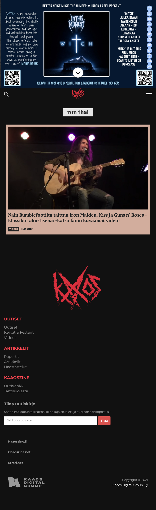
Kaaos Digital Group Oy (130, 485)
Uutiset (10, 327)
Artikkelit (12, 362)
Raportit (11, 357)
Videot (10, 338)
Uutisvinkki (14, 386)
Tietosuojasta (16, 391)
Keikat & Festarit (19, 332)
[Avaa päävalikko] (149, 94)
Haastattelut (15, 367)
